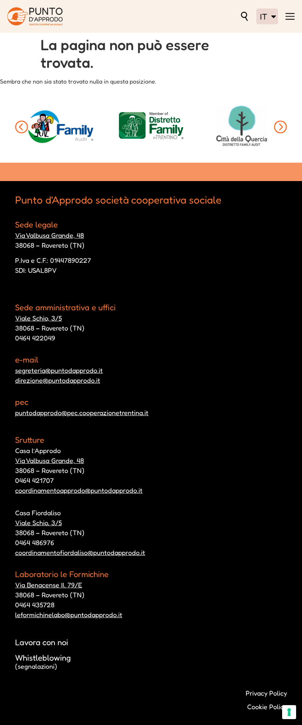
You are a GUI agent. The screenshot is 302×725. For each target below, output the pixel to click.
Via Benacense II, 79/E (48, 585)
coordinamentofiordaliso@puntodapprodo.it (80, 552)
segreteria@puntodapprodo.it (59, 370)
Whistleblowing (43, 661)
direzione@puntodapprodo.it (57, 380)
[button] (21, 126)
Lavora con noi (41, 642)
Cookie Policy (267, 707)
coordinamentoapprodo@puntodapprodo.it (79, 490)
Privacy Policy (266, 693)
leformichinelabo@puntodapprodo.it (68, 615)
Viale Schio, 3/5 (38, 318)
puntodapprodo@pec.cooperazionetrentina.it (81, 413)
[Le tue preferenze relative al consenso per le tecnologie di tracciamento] (289, 712)
